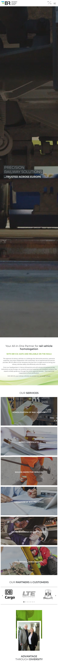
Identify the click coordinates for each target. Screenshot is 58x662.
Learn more (29, 563)
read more (29, 413)
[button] (55, 4)
